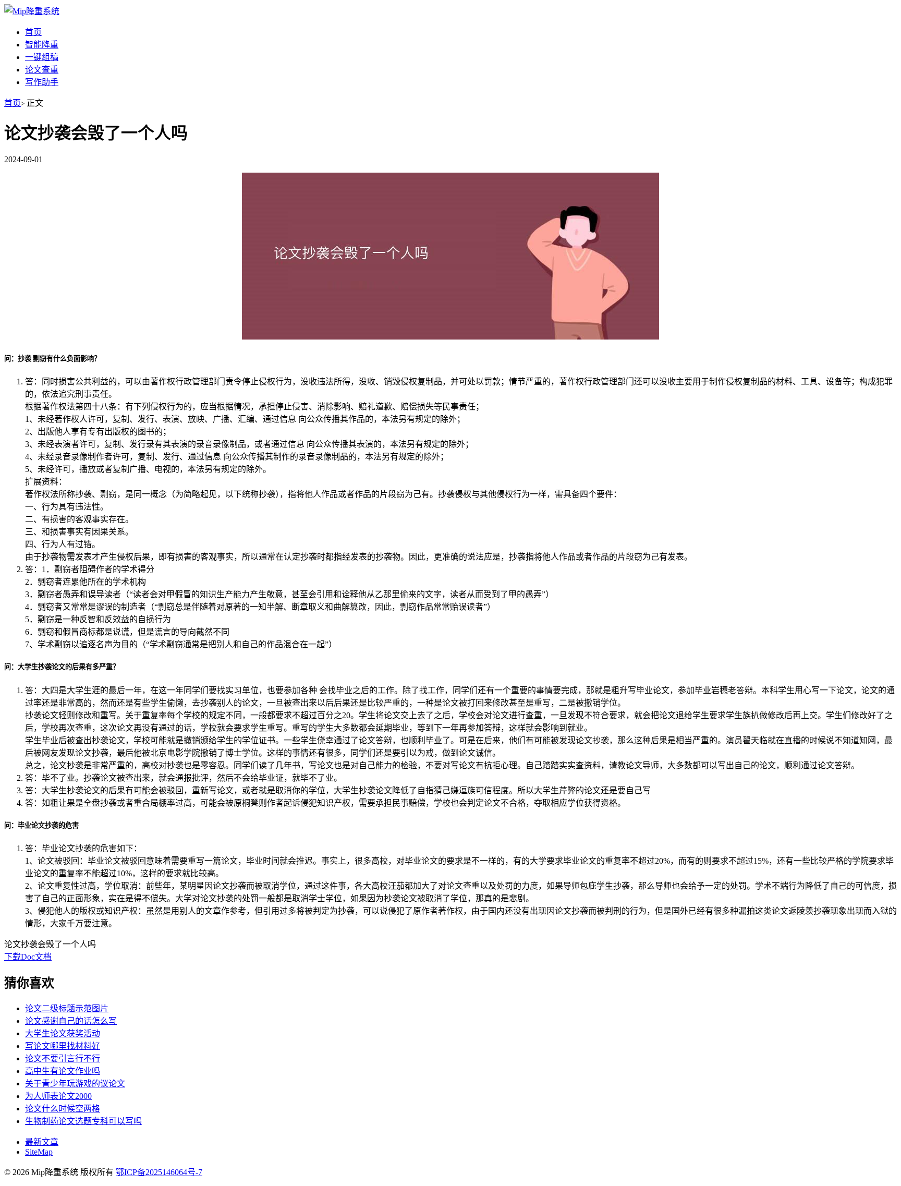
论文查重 (41, 69)
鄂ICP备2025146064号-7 (159, 1172)
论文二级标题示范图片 (66, 1008)
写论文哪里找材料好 (62, 1046)
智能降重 (41, 44)
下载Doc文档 (28, 956)
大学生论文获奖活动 (62, 1033)
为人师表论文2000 (58, 1096)
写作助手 (41, 82)
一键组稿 (41, 57)
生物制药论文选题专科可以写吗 (83, 1121)
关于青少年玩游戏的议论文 (75, 1083)
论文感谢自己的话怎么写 (71, 1020)
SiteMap (39, 1151)
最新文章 (41, 1141)
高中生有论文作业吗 (62, 1071)
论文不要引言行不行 (62, 1058)
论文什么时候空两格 (62, 1108)
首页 (33, 32)
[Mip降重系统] (31, 11)
